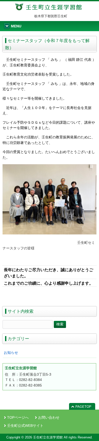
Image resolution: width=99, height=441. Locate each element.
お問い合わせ (48, 417)
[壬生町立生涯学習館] (49, 9)
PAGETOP (83, 407)
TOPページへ (18, 417)
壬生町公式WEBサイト (25, 426)
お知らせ (11, 353)
